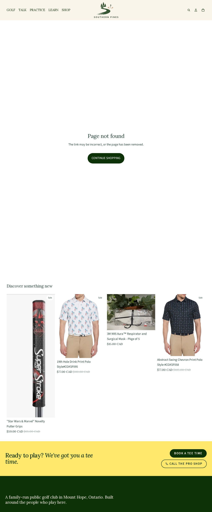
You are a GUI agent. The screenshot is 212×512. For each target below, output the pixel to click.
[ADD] (150, 325)
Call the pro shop (185, 464)
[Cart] (203, 10)
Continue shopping (106, 158)
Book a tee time (188, 453)
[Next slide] (200, 325)
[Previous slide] (162, 325)
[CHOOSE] (50, 413)
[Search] (188, 10)
